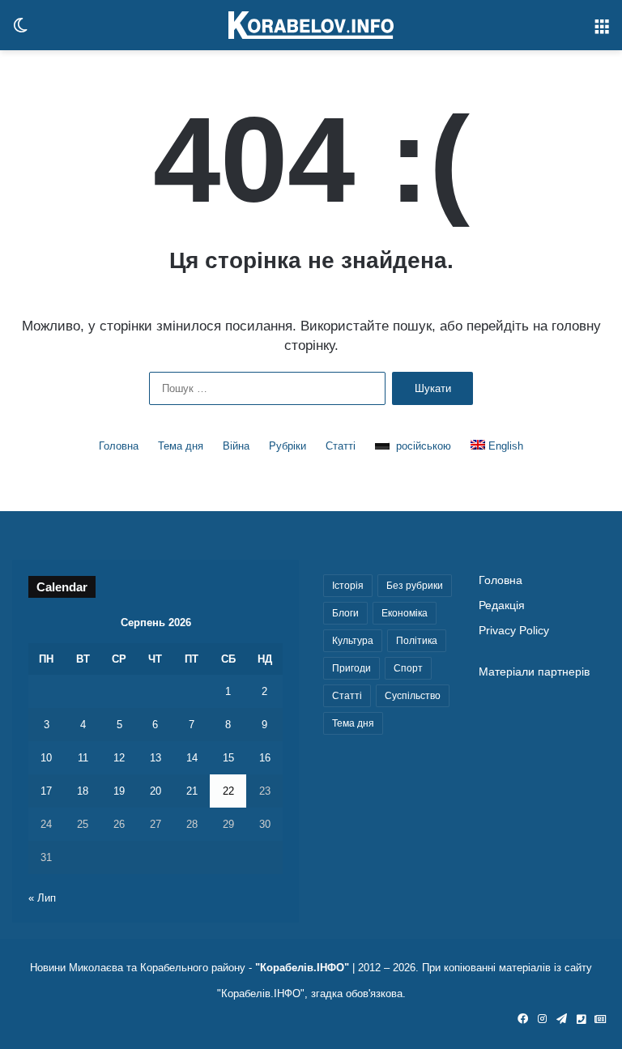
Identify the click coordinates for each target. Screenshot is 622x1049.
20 (155, 791)
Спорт (408, 668)
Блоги (345, 613)
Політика (416, 640)
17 (46, 791)
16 (265, 758)
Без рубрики (414, 585)
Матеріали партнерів (534, 672)
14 (192, 758)
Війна (236, 446)
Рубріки (287, 446)
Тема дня (180, 446)
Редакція (502, 605)
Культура (352, 640)
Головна (118, 446)
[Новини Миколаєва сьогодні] (311, 25)
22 (228, 791)
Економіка (404, 613)
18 (82, 791)
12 (119, 758)
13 (155, 758)
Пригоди (351, 668)
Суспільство (413, 695)
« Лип (42, 898)
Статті (341, 446)
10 (46, 758)
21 (192, 791)
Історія (348, 585)
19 (119, 791)
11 (83, 758)
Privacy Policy (514, 631)
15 (228, 758)
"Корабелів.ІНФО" (302, 968)
